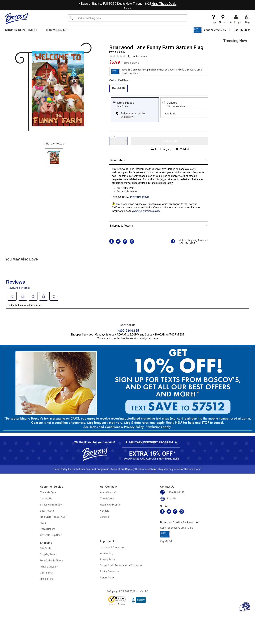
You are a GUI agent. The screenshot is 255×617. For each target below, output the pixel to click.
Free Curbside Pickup (51, 560)
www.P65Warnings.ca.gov (146, 211)
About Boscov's (108, 492)
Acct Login (235, 22)
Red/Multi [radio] (118, 88)
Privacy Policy (107, 559)
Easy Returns (47, 510)
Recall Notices (47, 529)
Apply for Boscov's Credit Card (176, 527)
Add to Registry (163, 149)
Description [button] (117, 160)
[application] (245, 607)
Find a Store (46, 578)
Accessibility (107, 553)
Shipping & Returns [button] (121, 225)
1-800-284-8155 (186, 243)
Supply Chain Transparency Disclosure (121, 565)
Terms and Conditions (112, 547)
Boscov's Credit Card (215, 29)
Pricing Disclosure (109, 571)
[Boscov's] (17, 18)
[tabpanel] (127, 3)
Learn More (134, 73)
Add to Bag (170, 141)
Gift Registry (47, 572)
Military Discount (49, 566)
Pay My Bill (166, 541)
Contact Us (46, 498)
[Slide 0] (54, 157)
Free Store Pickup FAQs (53, 516)
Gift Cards (45, 548)
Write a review (140, 56)
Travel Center (107, 498)
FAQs (43, 522)
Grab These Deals (163, 3)
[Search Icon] (71, 18)
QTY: (113, 136)
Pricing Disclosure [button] (140, 196)
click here (152, 338)
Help (213, 22)
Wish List (184, 149)
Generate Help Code (51, 535)
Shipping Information (51, 504)
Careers (104, 516)
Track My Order (241, 29)
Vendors (104, 510)
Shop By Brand (48, 554)
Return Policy (107, 577)
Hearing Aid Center (110, 504)
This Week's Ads (56, 30)
